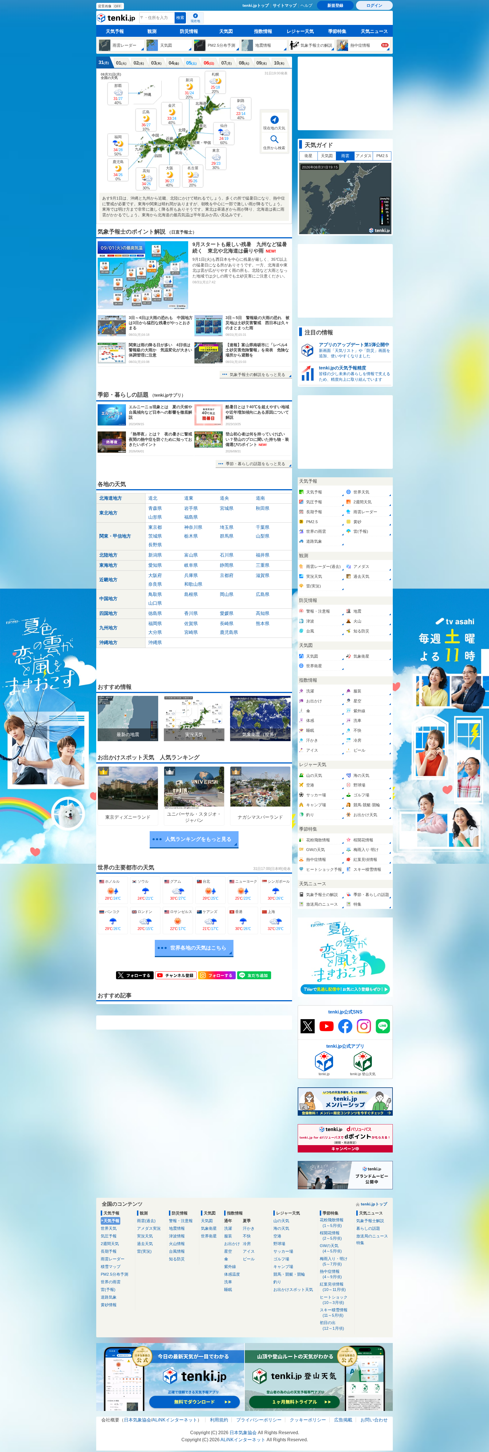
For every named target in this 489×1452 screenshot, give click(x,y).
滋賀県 (262, 575)
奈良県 (155, 584)
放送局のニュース (372, 1236)
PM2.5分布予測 (114, 1274)
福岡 (118, 145)
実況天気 (145, 1236)
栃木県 (191, 536)
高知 (146, 179)
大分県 (155, 632)
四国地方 (108, 613)
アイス (249, 1251)
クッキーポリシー (308, 1419)
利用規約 (219, 1419)
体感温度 (232, 1274)
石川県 (226, 555)
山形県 (155, 517)
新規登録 (335, 5)
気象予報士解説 (370, 1220)
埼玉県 (226, 527)
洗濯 (228, 1228)
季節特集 (337, 31)
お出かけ (232, 1243)
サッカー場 (283, 1251)
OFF (117, 6)
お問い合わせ (374, 1419)
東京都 (155, 527)
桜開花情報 (331, 1236)
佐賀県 (191, 623)
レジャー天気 (300, 31)
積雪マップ (111, 1266)
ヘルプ (306, 5)
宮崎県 (191, 632)
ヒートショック (334, 1300)
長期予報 (109, 1251)
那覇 (118, 94)
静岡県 (226, 565)
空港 (277, 1236)
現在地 (195, 21)
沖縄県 (155, 642)
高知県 (262, 613)
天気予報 (115, 31)
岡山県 (226, 594)
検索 (180, 18)
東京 (215, 159)
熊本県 (262, 623)
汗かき (249, 1228)
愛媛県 (226, 613)
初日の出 (332, 1325)
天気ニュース (374, 31)
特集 (360, 1243)
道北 (152, 498)
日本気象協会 (137, 1419)
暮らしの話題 (368, 1228)
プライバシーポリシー (259, 1419)
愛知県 (155, 565)
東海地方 (108, 565)
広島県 (262, 594)
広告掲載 (343, 1419)
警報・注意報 (181, 1220)
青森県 (155, 508)
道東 (188, 498)
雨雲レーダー (113, 1259)
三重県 (262, 565)
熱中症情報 (331, 1274)
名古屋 (192, 176)
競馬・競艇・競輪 (289, 1274)
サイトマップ (285, 5)
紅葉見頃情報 (333, 1287)
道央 (224, 498)
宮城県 (226, 508)
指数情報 (263, 31)
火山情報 (177, 1243)
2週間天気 (110, 1243)
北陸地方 (108, 555)
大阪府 (155, 575)
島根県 (191, 594)
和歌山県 (193, 584)
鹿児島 (118, 170)
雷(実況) (144, 1251)
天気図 (226, 31)
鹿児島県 (229, 632)
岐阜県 (191, 565)
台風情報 (177, 1251)
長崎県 (226, 623)
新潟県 (155, 555)
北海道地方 (110, 498)
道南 (260, 498)
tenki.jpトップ (256, 5)
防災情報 (189, 31)
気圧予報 (109, 1236)
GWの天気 (331, 1248)
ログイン (374, 5)
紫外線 (230, 1266)
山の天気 (281, 1220)
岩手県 (191, 508)
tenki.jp (116, 19)
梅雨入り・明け (334, 1261)
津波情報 (177, 1236)
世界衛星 (209, 1236)
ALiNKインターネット (174, 1419)
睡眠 (228, 1289)
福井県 (262, 555)
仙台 (223, 134)
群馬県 (226, 536)
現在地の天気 (274, 128)
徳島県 (155, 613)
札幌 (215, 82)
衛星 (308, 155)
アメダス (364, 155)
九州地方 (108, 627)
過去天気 (145, 1243)
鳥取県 (155, 594)
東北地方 (108, 512)
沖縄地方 (108, 642)
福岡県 (155, 623)
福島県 (191, 517)
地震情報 (177, 1228)
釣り (277, 1282)
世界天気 (109, 1228)
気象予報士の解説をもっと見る (257, 374)
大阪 (169, 176)
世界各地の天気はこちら (198, 948)
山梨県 (262, 536)
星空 (228, 1251)
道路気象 (109, 1297)
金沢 (171, 114)
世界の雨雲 (111, 1282)
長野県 (155, 544)
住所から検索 (274, 148)
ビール (249, 1259)
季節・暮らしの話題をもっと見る (255, 463)
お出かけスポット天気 (293, 1289)
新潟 (189, 88)
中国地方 (108, 598)
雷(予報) (108, 1289)
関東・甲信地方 (115, 536)
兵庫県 (191, 575)
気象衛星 (209, 1228)
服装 (228, 1236)
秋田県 (262, 508)
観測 (151, 31)
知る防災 (177, 1259)
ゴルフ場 (281, 1259)
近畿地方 (108, 579)
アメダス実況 (149, 1228)
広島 (146, 120)
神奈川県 (193, 527)
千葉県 (262, 527)
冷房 (247, 1243)
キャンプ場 (283, 1266)
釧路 (240, 109)
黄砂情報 (109, 1305)
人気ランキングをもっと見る (198, 839)
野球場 (279, 1243)
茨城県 (155, 536)
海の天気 (281, 1228)
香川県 (191, 613)
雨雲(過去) (146, 1220)
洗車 (228, 1282)
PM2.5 (382, 155)
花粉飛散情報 (332, 1223)
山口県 (155, 603)
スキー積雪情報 (334, 1313)
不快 (247, 1236)
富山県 (191, 555)
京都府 (226, 575)
